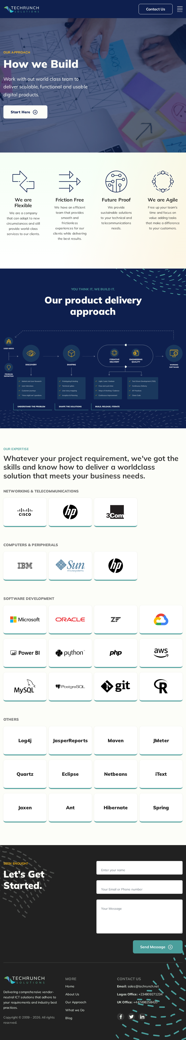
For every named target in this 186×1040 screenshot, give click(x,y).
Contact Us (155, 9)
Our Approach (75, 1002)
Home (69, 986)
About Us (72, 994)
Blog (68, 1018)
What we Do (74, 1010)
